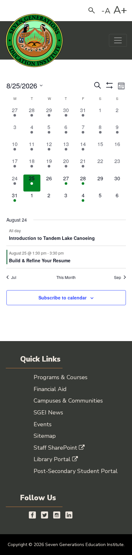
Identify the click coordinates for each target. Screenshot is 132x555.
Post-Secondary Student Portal (76, 471)
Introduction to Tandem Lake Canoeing (52, 238)
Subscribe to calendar (62, 297)
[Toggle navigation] (118, 40)
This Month (66, 277)
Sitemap (45, 436)
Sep (117, 277)
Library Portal (52, 459)
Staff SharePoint (55, 448)
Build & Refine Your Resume (39, 260)
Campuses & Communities (68, 400)
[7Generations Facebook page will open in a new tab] (32, 514)
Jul (13, 277)
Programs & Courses (60, 377)
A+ (120, 10)
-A (106, 11)
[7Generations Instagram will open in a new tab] (56, 514)
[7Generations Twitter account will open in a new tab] (44, 514)
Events (43, 424)
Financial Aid (50, 389)
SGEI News (48, 412)
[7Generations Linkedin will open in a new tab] (68, 514)
